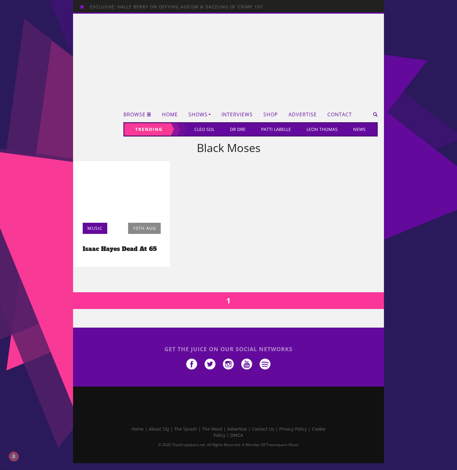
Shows (198, 114)
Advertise (303, 114)
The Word (212, 429)
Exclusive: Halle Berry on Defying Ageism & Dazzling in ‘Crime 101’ (177, 7)
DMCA (236, 435)
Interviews (237, 114)
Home (170, 114)
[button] (373, 114)
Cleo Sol (204, 129)
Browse (134, 114)
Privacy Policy (293, 429)
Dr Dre (238, 129)
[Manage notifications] (14, 456)
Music (95, 228)
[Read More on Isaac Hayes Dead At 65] (121, 193)
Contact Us (263, 429)
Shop (270, 114)
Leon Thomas (322, 129)
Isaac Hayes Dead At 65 (120, 249)
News (359, 129)
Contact (339, 114)
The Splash (185, 429)
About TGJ (159, 429)
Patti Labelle (276, 129)
